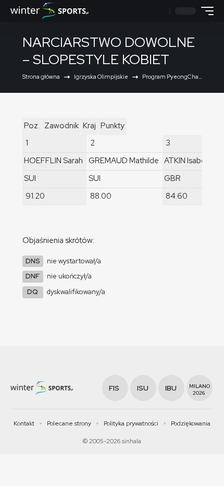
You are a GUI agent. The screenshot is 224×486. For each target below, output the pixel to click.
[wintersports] (49, 11)
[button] (160, 11)
